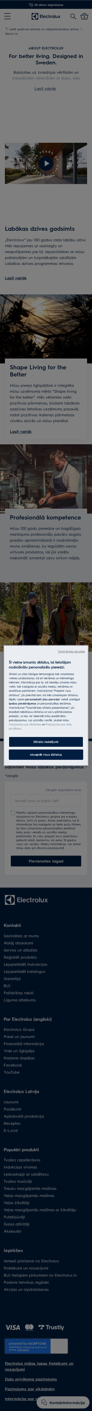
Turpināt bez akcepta (71, 651)
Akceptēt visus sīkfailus (46, 754)
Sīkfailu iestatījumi (45, 742)
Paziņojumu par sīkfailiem (25, 724)
